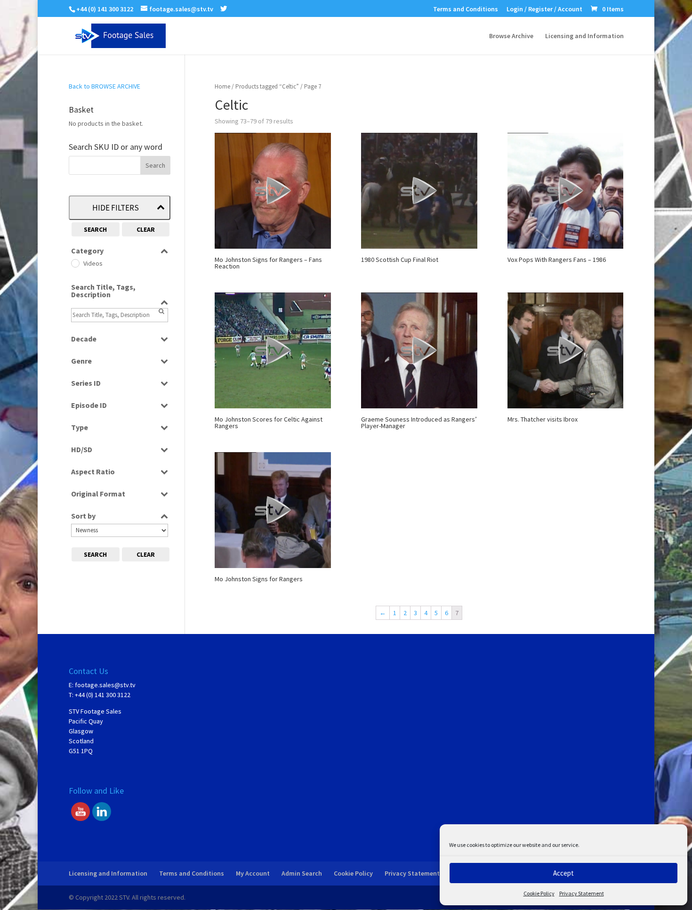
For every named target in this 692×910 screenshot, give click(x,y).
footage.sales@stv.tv (105, 685)
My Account (253, 873)
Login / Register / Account (544, 9)
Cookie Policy (539, 893)
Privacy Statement (581, 893)
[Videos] (75, 263)
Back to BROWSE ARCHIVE (104, 86)
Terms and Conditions (465, 9)
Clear (146, 229)
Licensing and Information (584, 36)
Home (222, 86)
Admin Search (302, 873)
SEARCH (95, 229)
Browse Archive (511, 36)
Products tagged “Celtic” (267, 86)
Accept (563, 873)
